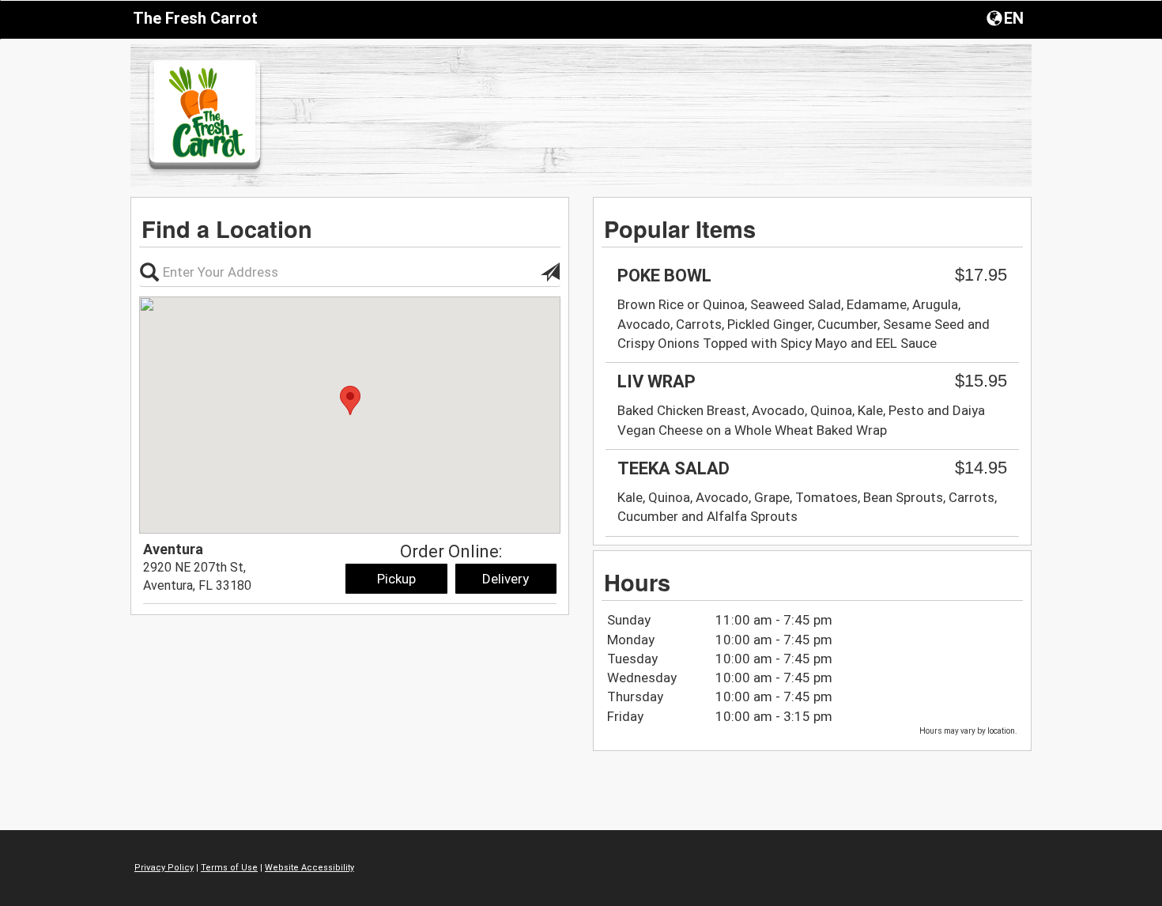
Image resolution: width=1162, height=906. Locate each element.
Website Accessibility (309, 868)
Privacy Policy (164, 868)
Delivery (505, 579)
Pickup (396, 579)
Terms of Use (229, 868)
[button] (1006, 17)
